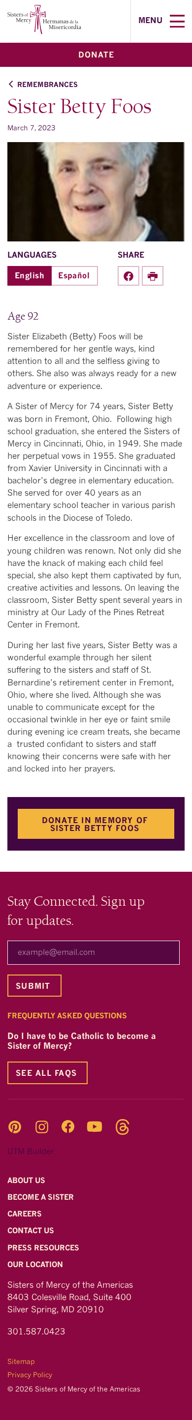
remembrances (47, 85)
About (27, 1181)
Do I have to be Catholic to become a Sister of (81, 1042)
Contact (31, 1232)
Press (44, 1248)
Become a (41, 1198)
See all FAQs (46, 1074)
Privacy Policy (29, 1375)
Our (36, 1265)
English (29, 276)
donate (96, 55)
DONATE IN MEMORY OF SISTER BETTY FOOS (95, 825)
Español (74, 276)
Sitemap (21, 1362)
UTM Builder (30, 1152)
